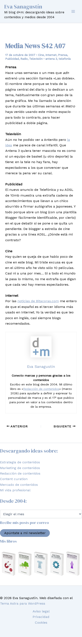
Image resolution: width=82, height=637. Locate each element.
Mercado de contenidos (19, 485)
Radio (24, 58)
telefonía (65, 58)
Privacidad (41, 617)
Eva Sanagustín (23, 6)
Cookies (41, 622)
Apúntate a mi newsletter (25, 533)
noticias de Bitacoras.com (38, 301)
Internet (51, 55)
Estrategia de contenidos (20, 462)
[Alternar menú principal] (73, 11)
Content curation (14, 479)
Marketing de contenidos (20, 468)
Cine (41, 55)
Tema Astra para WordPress (22, 603)
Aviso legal (41, 611)
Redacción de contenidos (41, 389)
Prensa (62, 55)
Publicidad (12, 58)
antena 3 (51, 58)
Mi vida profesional (15, 490)
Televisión (36, 58)
